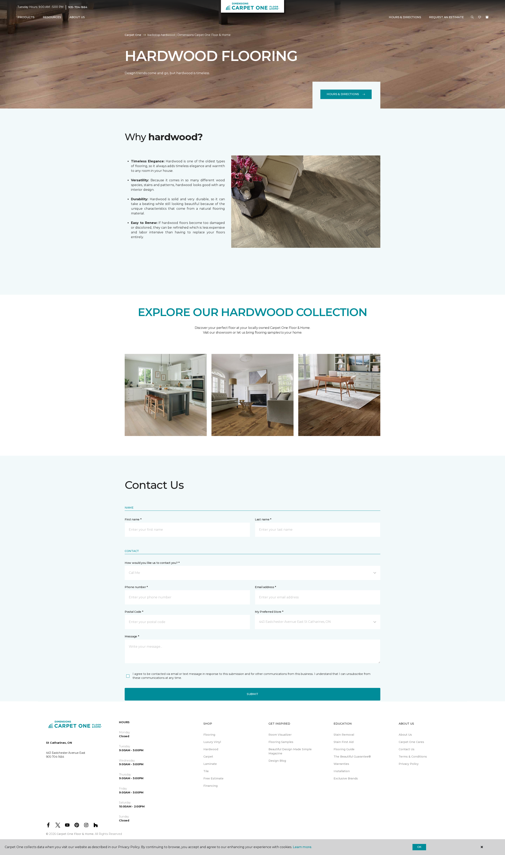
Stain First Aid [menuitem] (344, 742)
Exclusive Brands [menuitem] (346, 778)
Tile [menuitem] (206, 771)
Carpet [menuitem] (208, 756)
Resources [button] (52, 17)
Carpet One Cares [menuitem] (411, 742)
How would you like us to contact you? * (152, 562)
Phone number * (136, 587)
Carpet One (133, 35)
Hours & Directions (405, 17)
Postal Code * (134, 611)
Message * (132, 636)
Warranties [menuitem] (341, 764)
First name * (133, 519)
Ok (419, 847)
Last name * (263, 519)
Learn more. (302, 847)
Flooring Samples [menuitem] (280, 742)
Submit (252, 694)
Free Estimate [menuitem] (213, 778)
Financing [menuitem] (210, 786)
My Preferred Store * (269, 611)
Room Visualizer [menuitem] (280, 734)
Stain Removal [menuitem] (344, 734)
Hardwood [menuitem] (210, 749)
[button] (472, 17)
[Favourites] (479, 17)
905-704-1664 (77, 7)
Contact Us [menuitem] (406, 749)
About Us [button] (77, 17)
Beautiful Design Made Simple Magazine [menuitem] (290, 751)
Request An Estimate (446, 17)
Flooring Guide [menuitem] (344, 749)
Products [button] (26, 17)
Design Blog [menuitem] (277, 760)
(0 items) (487, 17)
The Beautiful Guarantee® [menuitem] (352, 756)
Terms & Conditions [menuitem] (413, 756)
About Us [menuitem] (405, 734)
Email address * (265, 587)
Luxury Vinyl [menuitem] (212, 742)
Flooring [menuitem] (209, 734)
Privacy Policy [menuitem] (409, 764)
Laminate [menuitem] (210, 764)
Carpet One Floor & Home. (75, 834)
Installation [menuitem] (342, 771)
